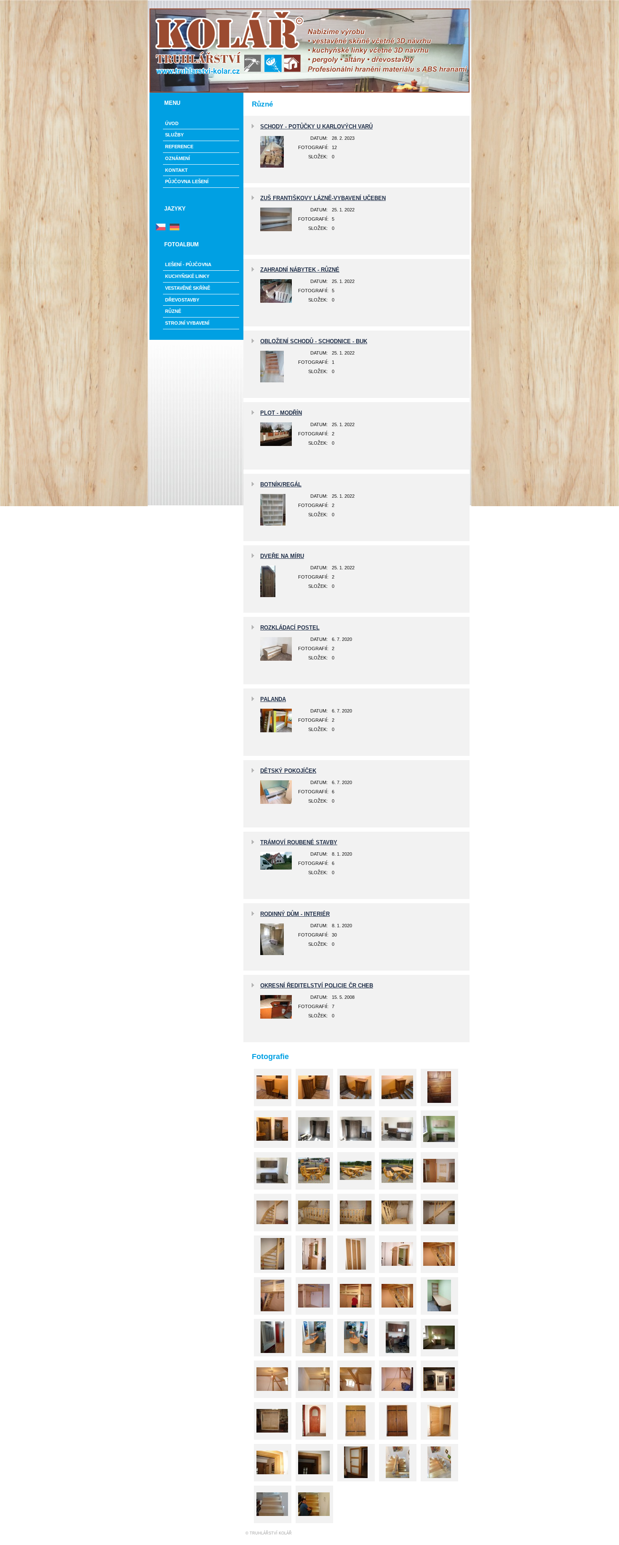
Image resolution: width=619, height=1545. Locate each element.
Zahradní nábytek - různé (299, 270)
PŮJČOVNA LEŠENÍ (186, 181)
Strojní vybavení (187, 323)
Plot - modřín (281, 413)
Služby (174, 134)
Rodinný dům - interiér (295, 914)
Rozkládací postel (290, 627)
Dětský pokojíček (288, 771)
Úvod (172, 123)
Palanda (273, 699)
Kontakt (176, 170)
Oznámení (177, 158)
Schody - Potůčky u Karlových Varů (316, 126)
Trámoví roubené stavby (298, 842)
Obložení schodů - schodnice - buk (313, 341)
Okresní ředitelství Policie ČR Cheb (316, 985)
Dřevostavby (182, 299)
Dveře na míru (282, 556)
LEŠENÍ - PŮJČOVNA (188, 264)
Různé (173, 311)
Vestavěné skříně (187, 288)
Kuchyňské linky (187, 276)
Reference (179, 146)
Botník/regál (280, 484)
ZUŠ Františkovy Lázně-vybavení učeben (323, 198)
